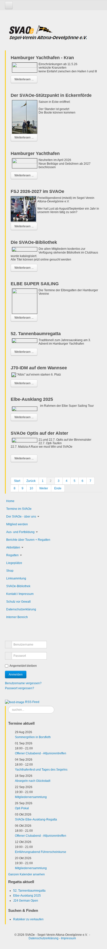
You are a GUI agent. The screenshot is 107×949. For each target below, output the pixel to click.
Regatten (12, 555)
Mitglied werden (17, 524)
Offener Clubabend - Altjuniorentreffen (40, 753)
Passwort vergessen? (19, 688)
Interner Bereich (17, 617)
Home (10, 501)
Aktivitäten (13, 547)
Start (17, 481)
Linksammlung (16, 578)
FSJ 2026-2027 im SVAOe (37, 191)
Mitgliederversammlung (31, 797)
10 (31, 488)
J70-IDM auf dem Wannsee (39, 367)
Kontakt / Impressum (20, 594)
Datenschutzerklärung (21, 609)
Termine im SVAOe (19, 509)
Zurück (31, 481)
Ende (57, 488)
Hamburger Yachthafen (35, 153)
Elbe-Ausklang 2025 (32, 399)
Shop (9, 570)
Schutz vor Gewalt (18, 601)
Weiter (43, 488)
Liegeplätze (14, 563)
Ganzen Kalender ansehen (26, 874)
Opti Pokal (22, 808)
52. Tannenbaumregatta (36, 333)
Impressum (68, 938)
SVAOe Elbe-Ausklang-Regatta (36, 819)
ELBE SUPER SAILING (35, 283)
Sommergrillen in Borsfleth (33, 737)
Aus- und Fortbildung (20, 532)
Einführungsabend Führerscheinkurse (40, 852)
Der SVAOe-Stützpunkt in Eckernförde (51, 95)
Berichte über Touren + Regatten (28, 540)
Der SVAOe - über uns (21, 516)
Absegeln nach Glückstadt (32, 781)
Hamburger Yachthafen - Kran (42, 57)
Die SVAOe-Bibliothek (34, 242)
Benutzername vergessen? (23, 683)
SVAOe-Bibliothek (18, 586)
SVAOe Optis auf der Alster (39, 433)
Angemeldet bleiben (23, 666)
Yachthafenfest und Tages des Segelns (41, 769)
